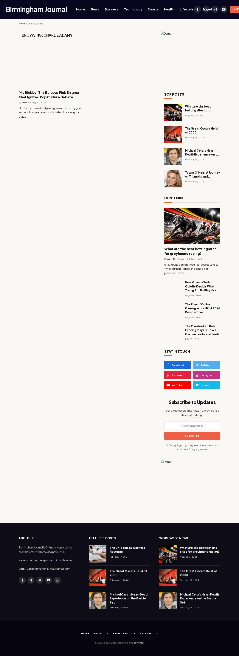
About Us (101, 633)
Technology (133, 9)
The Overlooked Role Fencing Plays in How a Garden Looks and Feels (202, 330)
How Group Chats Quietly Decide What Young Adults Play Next (201, 286)
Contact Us (149, 633)
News (95, 9)
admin (25, 102)
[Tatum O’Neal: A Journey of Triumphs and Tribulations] (173, 178)
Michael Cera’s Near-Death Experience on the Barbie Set (202, 152)
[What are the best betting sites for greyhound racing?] (173, 112)
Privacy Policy (187, 449)
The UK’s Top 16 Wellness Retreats (127, 549)
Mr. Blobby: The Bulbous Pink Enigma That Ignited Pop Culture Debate (49, 94)
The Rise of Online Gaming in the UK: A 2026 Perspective (202, 308)
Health (169, 9)
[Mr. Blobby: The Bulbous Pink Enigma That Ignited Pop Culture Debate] (50, 66)
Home (80, 9)
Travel (207, 9)
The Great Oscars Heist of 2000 (201, 130)
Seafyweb (138, 642)
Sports (153, 9)
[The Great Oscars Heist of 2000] (173, 134)
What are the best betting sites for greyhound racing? (198, 108)
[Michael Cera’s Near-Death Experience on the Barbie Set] (173, 156)
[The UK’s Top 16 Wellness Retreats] (97, 554)
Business (111, 9)
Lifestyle (186, 9)
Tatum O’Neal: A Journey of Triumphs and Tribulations (202, 174)
